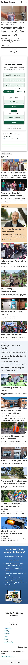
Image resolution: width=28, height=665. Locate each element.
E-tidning (6, 631)
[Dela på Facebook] (11, 52)
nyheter (8, 153)
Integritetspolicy (8, 642)
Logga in (9, 91)
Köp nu (14, 106)
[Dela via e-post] (16, 52)
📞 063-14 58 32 (7, 136)
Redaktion (7, 634)
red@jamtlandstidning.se (8, 657)
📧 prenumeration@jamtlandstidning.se (12, 138)
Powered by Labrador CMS (14, 662)
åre (3, 153)
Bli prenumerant (14, 560)
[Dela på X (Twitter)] (14, 52)
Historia (6, 637)
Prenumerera (7, 628)
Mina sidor (19, 91)
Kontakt (6, 639)
